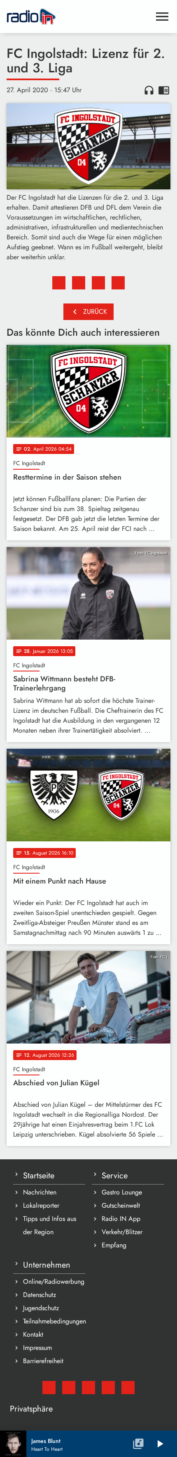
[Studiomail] (49, 1387)
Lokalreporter (41, 1205)
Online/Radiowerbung (53, 1281)
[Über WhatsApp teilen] (98, 282)
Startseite (38, 1176)
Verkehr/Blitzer (122, 1232)
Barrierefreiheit (43, 1361)
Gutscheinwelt (121, 1205)
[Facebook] (68, 1387)
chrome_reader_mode (164, 90)
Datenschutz (39, 1294)
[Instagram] (88, 1387)
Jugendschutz (41, 1308)
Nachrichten (39, 1192)
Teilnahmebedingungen (54, 1321)
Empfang (114, 1245)
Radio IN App (121, 1218)
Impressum (37, 1347)
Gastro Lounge (122, 1192)
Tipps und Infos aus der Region (49, 1225)
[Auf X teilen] (78, 282)
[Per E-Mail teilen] (118, 282)
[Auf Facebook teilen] (58, 282)
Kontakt (33, 1334)
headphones (149, 90)
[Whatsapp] (108, 1387)
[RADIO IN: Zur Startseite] (79, 16)
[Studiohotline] (128, 1387)
